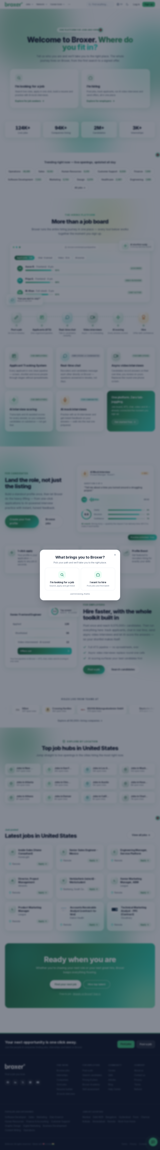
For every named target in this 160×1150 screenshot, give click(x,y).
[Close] (115, 554)
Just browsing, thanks (80, 594)
